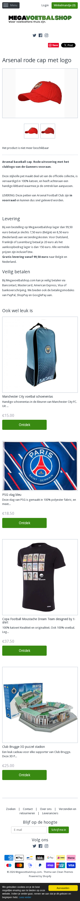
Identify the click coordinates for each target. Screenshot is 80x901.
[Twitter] (34, 36)
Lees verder (25, 897)
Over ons (46, 809)
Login (45, 5)
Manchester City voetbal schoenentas (27, 396)
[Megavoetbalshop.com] (40, 20)
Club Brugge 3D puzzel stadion (23, 746)
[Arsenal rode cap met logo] (31, 131)
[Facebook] (40, 36)
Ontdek (24, 425)
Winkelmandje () (65, 5)
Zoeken (11, 809)
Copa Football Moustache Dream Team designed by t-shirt (38, 620)
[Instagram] (46, 36)
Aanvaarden (63, 888)
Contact (28, 809)
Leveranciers (50, 813)
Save (55, 45)
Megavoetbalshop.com (29, 872)
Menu (13, 5)
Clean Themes (65, 872)
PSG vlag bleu (11, 494)
